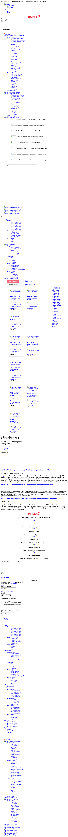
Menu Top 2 (10, 800)
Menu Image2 (11, 823)
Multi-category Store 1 (16, 628)
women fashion (11, 760)
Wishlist (13, 667)
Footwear (13, 750)
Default (13, 646)
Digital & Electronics (13, 281)
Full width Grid (15, 693)
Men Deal (13, 748)
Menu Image (10, 796)
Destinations (14, 815)
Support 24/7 (34, 539)
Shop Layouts (11, 652)
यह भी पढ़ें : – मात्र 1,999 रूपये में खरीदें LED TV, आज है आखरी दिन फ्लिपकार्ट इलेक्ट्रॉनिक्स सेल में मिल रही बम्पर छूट (29, 498)
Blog (5, 687)
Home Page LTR (15, 638)
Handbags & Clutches (16, 768)
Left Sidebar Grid (15, 653)
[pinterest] (4, 567)
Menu (5, 618)
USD (5, 10)
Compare (19, 304)
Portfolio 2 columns (12, 722)
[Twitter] (4, 566)
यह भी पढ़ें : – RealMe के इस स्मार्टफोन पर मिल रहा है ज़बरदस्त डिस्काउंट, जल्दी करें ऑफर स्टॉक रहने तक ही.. (27, 484)
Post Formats (10, 705)
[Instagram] (4, 569)
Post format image (15, 707)
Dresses (13, 787)
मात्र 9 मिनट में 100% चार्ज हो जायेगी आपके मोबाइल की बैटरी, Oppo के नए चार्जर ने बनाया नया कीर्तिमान (25, 470)
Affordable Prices (34, 547)
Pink (12, 647)
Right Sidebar (14, 682)
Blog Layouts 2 (11, 698)
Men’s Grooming (15, 754)
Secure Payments (34, 555)
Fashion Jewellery (15, 772)
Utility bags (14, 791)
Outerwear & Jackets (16, 780)
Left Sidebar (14, 680)
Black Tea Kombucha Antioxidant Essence (15, 421)
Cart (12, 665)
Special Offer (14, 747)
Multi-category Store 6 (16, 635)
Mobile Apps (5, 577)
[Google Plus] (4, 570)
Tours (12, 808)
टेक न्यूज (3, 476)
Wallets (12, 790)
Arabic (11, 7)
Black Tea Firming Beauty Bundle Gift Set (32, 344)
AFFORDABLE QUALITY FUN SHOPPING (34, 517)
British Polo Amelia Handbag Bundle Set (16, 343)
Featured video (14, 683)
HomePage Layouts (12, 626)
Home (2, 442)
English (9, 4)
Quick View (13, 304)
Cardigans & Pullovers (16, 781)
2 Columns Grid (15, 658)
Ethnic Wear (14, 762)
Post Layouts (10, 714)
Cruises (13, 817)
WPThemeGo (13, 583)
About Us (9, 729)
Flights (12, 811)
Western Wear (14, 765)
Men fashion (10, 742)
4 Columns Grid (15, 661)
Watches (13, 756)
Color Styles (10, 644)
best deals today (8, 447)
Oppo (6, 479)
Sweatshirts (14, 783)
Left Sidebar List (15, 695)
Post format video (15, 708)
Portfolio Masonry (12, 726)
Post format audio (15, 710)
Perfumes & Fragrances (17, 769)
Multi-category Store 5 (16, 634)
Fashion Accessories (16, 775)
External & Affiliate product (18, 676)
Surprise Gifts (34, 532)
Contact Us (10, 731)
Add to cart (13, 328)
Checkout (13, 668)
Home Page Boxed (16, 641)
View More (14, 759)
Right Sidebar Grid (16, 655)
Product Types (11, 670)
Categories (7, 619)
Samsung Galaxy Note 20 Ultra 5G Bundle (32, 298)
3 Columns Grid (15, 659)
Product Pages (11, 677)
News (5, 734)
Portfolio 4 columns (12, 725)
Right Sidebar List (15, 696)
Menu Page (10, 826)
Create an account (5, 607)
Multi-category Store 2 (16, 629)
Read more (13, 308)
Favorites (3, 24)
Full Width (13, 679)
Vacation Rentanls (15, 809)
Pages (5, 728)
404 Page (9, 732)
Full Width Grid (15, 656)
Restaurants (14, 812)
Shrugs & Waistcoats (16, 784)
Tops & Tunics (14, 786)
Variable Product (15, 673)
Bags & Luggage (15, 751)
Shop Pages (10, 662)
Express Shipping (34, 524)
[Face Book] (4, 564)
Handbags (13, 788)
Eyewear (13, 766)
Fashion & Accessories (13, 283)
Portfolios (6, 720)
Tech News (7, 448)
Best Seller (13, 744)
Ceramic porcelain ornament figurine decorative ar (32, 395)
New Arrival (14, 745)
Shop (12, 664)
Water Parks (14, 820)
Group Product (14, 674)
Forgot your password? (7, 591)
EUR (8, 13)
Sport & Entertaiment (13, 284)
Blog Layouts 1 (11, 689)
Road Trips (13, 818)
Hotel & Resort (15, 806)
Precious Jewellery (15, 774)
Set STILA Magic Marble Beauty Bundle (15, 369)
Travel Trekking (15, 814)
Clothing (13, 753)
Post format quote (15, 713)
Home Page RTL (15, 640)
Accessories (10, 686)
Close (2, 585)
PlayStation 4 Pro (15, 319)
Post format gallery (15, 711)
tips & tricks (7, 450)
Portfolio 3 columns (12, 723)
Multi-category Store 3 (16, 631)
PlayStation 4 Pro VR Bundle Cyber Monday (15, 298)
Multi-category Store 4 (16, 632)
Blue (12, 649)
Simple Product (15, 671)
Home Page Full (15, 643)
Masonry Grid (14, 704)
